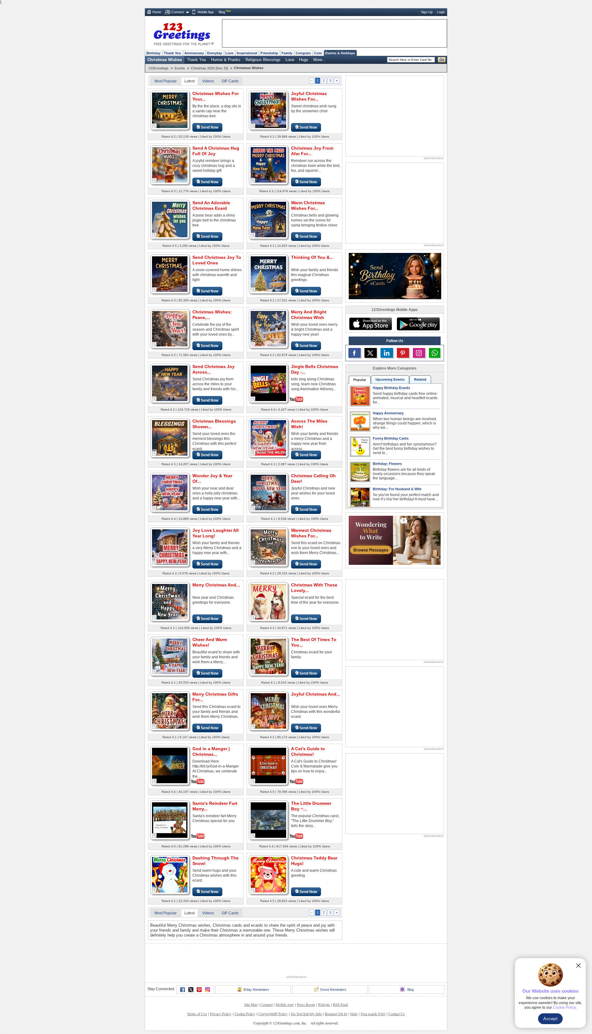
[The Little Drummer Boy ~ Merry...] (268, 819)
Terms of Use (197, 1013)
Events (180, 68)
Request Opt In (336, 1013)
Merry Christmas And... (216, 584)
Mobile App (206, 12)
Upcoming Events (390, 379)
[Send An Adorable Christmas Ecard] (169, 219)
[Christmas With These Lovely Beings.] (268, 601)
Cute (318, 53)
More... (319, 59)
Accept (550, 1018)
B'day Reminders (256, 989)
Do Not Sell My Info (306, 1013)
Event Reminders (333, 989)
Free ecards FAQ (373, 1013)
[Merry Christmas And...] (169, 601)
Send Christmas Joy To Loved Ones (216, 260)
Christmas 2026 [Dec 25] (209, 68)
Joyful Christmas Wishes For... (309, 96)
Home (156, 12)
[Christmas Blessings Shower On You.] (169, 437)
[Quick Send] (154, 125)
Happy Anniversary (388, 413)
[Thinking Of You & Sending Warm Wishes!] (268, 273)
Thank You (172, 53)
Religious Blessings (263, 59)
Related (420, 379)
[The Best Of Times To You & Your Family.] (268, 656)
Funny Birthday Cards (391, 438)
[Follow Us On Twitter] (370, 353)
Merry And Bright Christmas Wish (309, 314)
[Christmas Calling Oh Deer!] (268, 492)
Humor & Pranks (225, 59)
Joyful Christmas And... (315, 694)
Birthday (153, 53)
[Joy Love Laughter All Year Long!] (169, 546)
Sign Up (427, 12)
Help (353, 1013)
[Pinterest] (199, 989)
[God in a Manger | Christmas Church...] (169, 764)
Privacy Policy (220, 1013)
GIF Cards (230, 81)
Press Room (306, 1004)
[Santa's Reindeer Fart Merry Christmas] (169, 819)
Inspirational (247, 53)
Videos (208, 81)
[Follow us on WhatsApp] (434, 353)
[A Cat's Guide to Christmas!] (268, 764)
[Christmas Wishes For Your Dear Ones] (169, 110)
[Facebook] (182, 989)
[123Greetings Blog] (395, 540)
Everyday (214, 53)
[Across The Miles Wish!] (268, 437)
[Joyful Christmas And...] (268, 710)
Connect (177, 12)
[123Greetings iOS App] (370, 323)
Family (287, 53)
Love (229, 53)
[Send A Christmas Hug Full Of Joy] (169, 164)
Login (441, 12)
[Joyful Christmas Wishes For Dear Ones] (268, 110)
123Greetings (158, 68)
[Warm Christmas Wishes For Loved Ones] (268, 219)
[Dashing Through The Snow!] (169, 874)
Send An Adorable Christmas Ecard (211, 205)
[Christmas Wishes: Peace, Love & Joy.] (169, 328)
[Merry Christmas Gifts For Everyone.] (169, 710)
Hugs (303, 59)
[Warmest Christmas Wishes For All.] (268, 546)
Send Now (209, 127)
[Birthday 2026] (395, 275)
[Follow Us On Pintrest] (403, 353)
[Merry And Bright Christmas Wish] (268, 328)
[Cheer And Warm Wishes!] (169, 656)
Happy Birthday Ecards (391, 388)
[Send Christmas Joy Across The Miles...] (169, 383)
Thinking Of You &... (312, 257)
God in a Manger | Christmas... (211, 751)
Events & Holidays (340, 53)
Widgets (324, 1004)
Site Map (250, 1004)
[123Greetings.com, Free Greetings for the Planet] (183, 33)
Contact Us (396, 1013)
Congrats (303, 53)
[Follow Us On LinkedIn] (386, 353)
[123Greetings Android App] (418, 323)
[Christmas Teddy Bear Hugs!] (268, 874)
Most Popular (165, 81)
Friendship (269, 53)
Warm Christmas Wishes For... (308, 205)
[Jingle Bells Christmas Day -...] (268, 382)
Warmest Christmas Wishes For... (311, 533)
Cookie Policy (245, 1013)
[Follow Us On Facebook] (354, 353)
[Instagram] (207, 989)
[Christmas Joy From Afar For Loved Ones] (268, 164)
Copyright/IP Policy (273, 1013)
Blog (222, 12)
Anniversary (194, 53)
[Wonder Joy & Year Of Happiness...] (169, 492)
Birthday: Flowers (387, 463)
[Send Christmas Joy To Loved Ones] (169, 273)
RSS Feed (340, 1004)
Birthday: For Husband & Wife (397, 489)
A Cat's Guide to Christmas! (308, 751)
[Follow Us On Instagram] (419, 353)
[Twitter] (190, 989)
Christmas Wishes (164, 59)
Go (441, 59)
